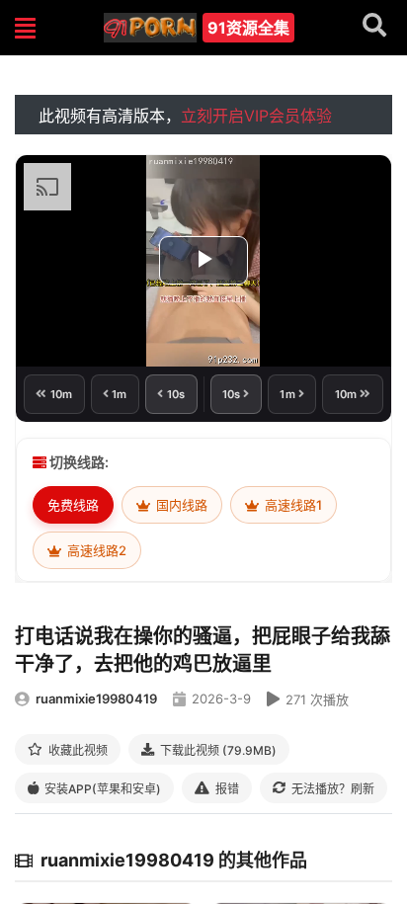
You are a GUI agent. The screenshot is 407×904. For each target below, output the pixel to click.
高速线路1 (292, 505)
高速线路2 (95, 550)
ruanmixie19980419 (96, 698)
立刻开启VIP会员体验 (256, 115)
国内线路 (180, 505)
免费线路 (73, 505)
